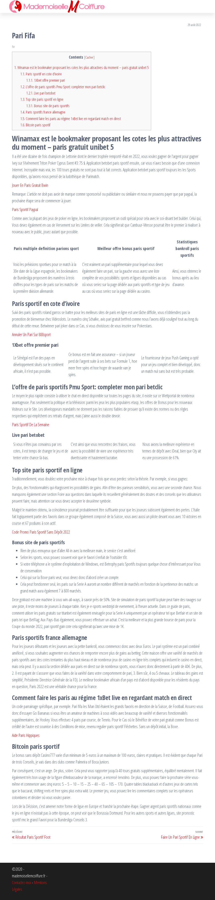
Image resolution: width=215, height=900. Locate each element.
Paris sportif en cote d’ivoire (41, 74)
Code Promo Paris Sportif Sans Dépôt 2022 (41, 532)
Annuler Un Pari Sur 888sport (31, 334)
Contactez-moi (21, 882)
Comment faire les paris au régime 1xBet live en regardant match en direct (70, 118)
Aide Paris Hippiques (25, 735)
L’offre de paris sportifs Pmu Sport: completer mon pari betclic (62, 86)
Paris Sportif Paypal (25, 209)
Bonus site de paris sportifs (47, 105)
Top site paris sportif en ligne (41, 99)
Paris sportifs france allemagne (42, 112)
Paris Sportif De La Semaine (30, 424)
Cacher (89, 57)
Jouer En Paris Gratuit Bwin (30, 185)
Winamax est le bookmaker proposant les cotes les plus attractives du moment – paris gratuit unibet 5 (81, 67)
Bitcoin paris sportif (35, 125)
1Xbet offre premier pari (45, 80)
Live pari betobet (40, 93)
